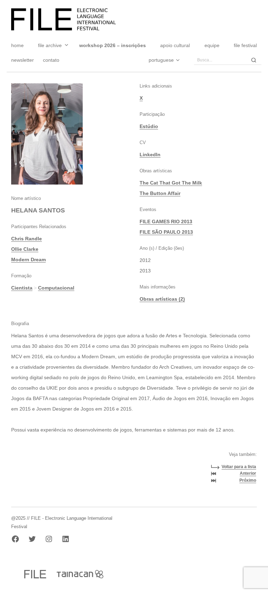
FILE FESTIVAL (245, 45)
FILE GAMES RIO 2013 (166, 221)
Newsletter (22, 60)
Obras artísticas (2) (162, 299)
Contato (51, 60)
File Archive (50, 45)
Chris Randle (26, 238)
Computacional (56, 288)
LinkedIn (150, 154)
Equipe (211, 45)
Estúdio (149, 126)
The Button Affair (160, 193)
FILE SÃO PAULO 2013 (166, 232)
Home (17, 45)
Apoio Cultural (175, 45)
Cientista (21, 288)
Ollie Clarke (24, 249)
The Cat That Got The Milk (171, 183)
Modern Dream (28, 259)
